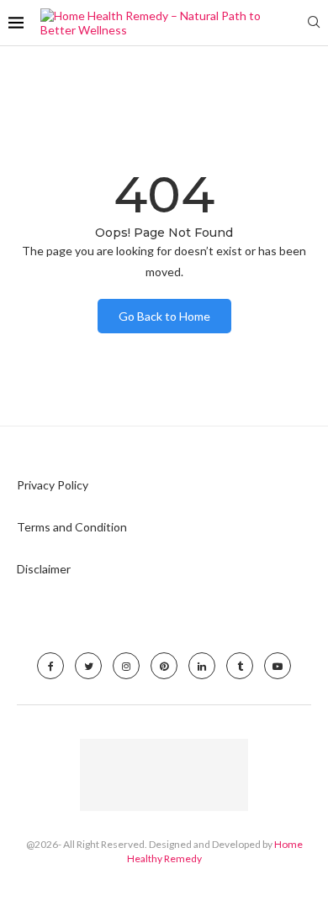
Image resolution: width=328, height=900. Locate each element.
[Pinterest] (164, 665)
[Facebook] (50, 665)
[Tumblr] (239, 665)
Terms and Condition (72, 527)
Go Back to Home (164, 316)
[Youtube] (277, 665)
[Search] (314, 23)
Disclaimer (44, 569)
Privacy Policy (52, 485)
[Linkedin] (201, 665)
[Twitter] (88, 665)
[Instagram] (126, 665)
